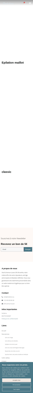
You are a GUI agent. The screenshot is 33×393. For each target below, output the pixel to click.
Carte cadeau (6, 358)
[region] (16, 377)
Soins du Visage (9, 337)
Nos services (5, 334)
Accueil (4, 331)
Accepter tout (16, 380)
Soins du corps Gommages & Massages (14, 347)
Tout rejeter (16, 389)
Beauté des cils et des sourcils (12, 351)
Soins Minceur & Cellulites (11, 341)
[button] (30, 3)
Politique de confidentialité (10, 319)
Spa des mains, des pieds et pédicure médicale (16, 354)
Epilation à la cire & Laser (11, 344)
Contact (4, 361)
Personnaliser (16, 385)
